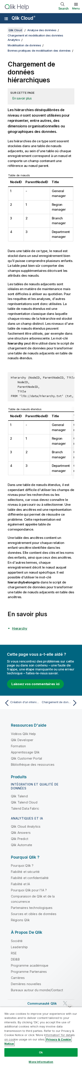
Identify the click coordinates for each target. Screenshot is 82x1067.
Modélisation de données (24, 45)
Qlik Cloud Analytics (25, 826)
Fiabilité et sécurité (25, 872)
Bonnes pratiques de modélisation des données (39, 50)
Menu (76, 8)
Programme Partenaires (29, 971)
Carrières (18, 978)
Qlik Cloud (23, 18)
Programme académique (29, 965)
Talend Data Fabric (25, 808)
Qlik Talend (19, 796)
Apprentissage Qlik (25, 752)
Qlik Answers (21, 832)
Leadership (19, 947)
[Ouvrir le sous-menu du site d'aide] (6, 18)
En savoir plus (22, 98)
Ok (41, 1052)
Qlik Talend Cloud (24, 802)
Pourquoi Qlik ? (22, 865)
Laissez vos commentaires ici (35, 684)
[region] (41, 1037)
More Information (41, 1061)
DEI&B (15, 959)
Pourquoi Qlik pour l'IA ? (29, 890)
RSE (14, 953)
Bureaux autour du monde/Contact (37, 990)
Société (17, 941)
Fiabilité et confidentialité (30, 878)
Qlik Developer (22, 740)
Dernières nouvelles (26, 984)
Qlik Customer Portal (26, 758)
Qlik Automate (21, 845)
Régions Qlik (20, 920)
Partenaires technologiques (31, 908)
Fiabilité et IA (20, 884)
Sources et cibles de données (33, 914)
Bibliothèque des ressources (32, 764)
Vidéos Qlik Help (23, 734)
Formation (18, 746)
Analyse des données (41, 30)
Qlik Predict (19, 839)
